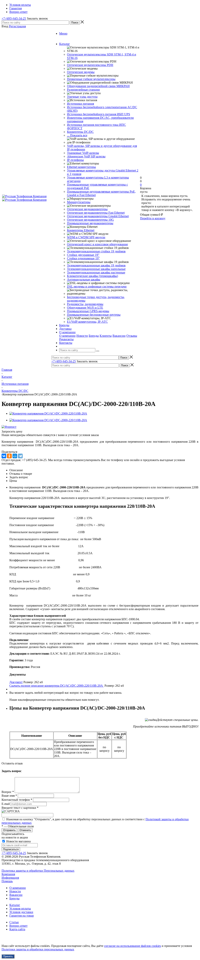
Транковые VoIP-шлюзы (83, 153)
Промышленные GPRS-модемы (88, 311)
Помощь (7, 881)
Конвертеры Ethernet (80, 230)
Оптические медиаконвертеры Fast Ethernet (96, 212)
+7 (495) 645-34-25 (14, 18)
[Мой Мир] (14, 456)
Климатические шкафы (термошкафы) (92, 276)
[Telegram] (20, 456)
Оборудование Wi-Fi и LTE (85, 307)
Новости (82, 335)
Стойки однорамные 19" (83, 258)
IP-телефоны (75, 160)
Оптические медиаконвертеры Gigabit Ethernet (98, 216)
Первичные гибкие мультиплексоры (91, 79)
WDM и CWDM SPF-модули (86, 237)
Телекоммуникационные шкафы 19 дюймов (96, 265)
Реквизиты (66, 339)
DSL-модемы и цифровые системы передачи (97, 286)
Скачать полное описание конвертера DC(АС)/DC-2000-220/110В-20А (56, 685)
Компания (8, 874)
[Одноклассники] (9, 456)
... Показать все (77, 135)
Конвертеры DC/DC (80, 131)
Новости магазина (18, 841)
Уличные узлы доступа (82, 96)
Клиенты (106, 335)
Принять (8, 956)
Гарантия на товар (21, 915)
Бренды (94, 335)
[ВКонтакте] (4, 456)
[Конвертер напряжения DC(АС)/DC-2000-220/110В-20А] (48, 413)
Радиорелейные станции (83, 89)
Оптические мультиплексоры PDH (90, 65)
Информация (10, 877)
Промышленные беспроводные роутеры (94, 314)
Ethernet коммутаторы (81, 167)
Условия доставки (21, 912)
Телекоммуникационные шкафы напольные (96, 269)
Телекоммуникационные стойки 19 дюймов (96, 251)
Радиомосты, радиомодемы (85, 304)
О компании (67, 335)
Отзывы (131, 335)
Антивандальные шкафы (83, 279)
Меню (63, 33)
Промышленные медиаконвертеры (90, 223)
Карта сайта (17, 929)
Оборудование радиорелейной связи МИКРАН (98, 86)
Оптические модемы (81, 72)
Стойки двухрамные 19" (83, 255)
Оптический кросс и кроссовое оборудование (97, 244)
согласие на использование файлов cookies (132, 945)
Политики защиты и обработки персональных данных (38, 949)
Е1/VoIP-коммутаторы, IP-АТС (87, 321)
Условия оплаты (20, 908)
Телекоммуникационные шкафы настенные (96, 272)
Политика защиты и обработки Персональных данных (38, 870)
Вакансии (119, 335)
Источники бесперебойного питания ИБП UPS (98, 114)
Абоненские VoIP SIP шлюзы (86, 156)
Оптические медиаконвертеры (87, 209)
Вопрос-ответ (18, 925)
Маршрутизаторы (78, 202)
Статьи (14, 922)
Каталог (14, 905)
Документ (16, 682)
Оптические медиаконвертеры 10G (90, 219)
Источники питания (80, 103)
